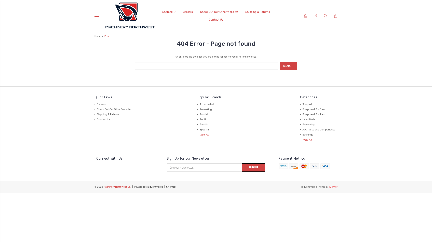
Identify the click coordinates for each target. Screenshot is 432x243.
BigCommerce (155, 186)
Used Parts (309, 119)
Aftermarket (207, 104)
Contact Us (216, 19)
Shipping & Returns (257, 12)
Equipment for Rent (314, 114)
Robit (203, 119)
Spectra (204, 129)
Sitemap (171, 186)
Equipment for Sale (313, 109)
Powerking (206, 109)
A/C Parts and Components (318, 129)
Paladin (204, 124)
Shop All (167, 12)
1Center (333, 186)
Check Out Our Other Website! (219, 12)
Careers (188, 12)
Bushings (307, 134)
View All (204, 134)
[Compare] (315, 18)
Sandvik (204, 114)
